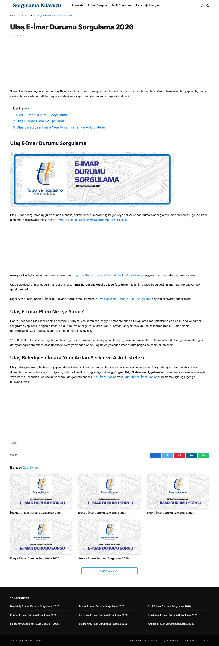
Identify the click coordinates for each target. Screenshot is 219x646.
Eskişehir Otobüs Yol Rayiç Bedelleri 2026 (34, 623)
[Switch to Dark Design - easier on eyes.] (202, 5)
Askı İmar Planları (105, 377)
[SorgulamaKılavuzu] (37, 5)
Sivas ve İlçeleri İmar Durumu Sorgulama (124, 299)
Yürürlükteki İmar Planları (141, 377)
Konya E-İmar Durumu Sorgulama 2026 (34, 558)
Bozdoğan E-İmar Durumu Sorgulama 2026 (173, 615)
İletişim (205, 640)
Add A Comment (109, 570)
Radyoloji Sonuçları (148, 5)
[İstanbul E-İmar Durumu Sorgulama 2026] (41, 491)
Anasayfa (77, 5)
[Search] (207, 5)
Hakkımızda (135, 640)
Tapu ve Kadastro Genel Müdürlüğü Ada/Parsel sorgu (109, 275)
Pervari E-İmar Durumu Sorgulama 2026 (33, 615)
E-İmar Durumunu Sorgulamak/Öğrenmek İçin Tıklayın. (91, 219)
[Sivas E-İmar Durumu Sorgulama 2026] (109, 491)
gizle (26, 108)
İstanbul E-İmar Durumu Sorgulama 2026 (36, 512)
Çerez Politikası (171, 640)
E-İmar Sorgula (97, 5)
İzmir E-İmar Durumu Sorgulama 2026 (170, 512)
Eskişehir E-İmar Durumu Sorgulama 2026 (103, 623)
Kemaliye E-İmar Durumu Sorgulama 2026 (103, 615)
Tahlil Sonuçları (121, 5)
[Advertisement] (106, 65)
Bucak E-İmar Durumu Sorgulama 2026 (101, 606)
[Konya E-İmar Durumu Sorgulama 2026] (41, 536)
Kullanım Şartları (190, 640)
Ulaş (14, 442)
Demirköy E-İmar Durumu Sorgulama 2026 (34, 606)
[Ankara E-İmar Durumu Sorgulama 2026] (109, 536)
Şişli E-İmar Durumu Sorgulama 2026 (169, 606)
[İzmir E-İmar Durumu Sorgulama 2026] (178, 491)
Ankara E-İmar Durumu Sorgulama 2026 (103, 558)
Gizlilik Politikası (152, 640)
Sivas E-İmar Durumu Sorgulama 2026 (102, 512)
